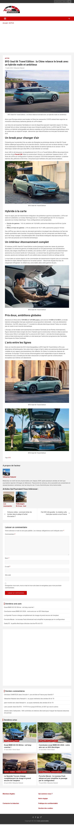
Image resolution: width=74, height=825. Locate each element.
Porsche (47, 771)
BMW (6, 740)
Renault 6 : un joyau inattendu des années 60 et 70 (37, 699)
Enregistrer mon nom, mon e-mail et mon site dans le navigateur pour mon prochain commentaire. (33, 587)
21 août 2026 (8, 749)
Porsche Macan (56, 771)
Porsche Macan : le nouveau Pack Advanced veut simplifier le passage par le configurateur (34, 619)
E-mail (7, 566)
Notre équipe (43, 798)
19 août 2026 (42, 783)
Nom (7, 558)
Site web (8, 575)
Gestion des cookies (45, 808)
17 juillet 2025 (9, 68)
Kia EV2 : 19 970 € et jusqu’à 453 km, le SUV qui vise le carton (37, 707)
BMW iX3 (46, 740)
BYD (9, 457)
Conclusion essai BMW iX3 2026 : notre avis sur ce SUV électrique (26, 611)
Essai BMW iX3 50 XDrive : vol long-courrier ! (19, 607)
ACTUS (11, 23)
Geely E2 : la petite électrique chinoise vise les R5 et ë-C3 (23, 623)
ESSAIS (17, 740)
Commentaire (10, 534)
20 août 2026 (8, 783)
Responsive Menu (69, 1)
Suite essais (53, 740)
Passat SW (18, 154)
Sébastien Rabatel (19, 68)
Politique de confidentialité (48, 803)
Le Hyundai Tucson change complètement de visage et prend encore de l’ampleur (31, 615)
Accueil (5, 23)
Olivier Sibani (16, 749)
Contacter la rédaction (11, 803)
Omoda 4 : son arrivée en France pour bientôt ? (38, 694)
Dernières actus (10, 720)
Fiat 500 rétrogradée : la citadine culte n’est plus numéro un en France (54, 513)
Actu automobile (43, 821)
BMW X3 (11, 740)
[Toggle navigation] (5, 19)
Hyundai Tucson (21, 771)
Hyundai (12, 771)
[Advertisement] (37, 37)
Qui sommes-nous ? (45, 794)
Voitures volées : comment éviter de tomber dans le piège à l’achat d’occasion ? (19, 514)
